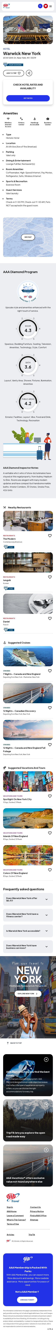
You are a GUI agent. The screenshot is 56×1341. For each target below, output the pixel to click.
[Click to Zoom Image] (28, 30)
